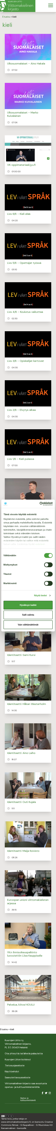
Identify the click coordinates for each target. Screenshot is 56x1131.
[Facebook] (42, 1093)
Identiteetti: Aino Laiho (21, 753)
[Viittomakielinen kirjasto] (17, 6)
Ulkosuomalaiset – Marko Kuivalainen (22, 114)
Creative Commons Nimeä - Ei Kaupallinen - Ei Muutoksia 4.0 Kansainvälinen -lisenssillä (27, 1125)
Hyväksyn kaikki (28, 605)
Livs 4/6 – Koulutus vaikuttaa (25, 312)
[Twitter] (46, 1093)
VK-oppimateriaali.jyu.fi (21, 165)
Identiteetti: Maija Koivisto (23, 851)
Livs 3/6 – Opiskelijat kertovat (25, 361)
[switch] (48, 564)
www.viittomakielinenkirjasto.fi (16, 1122)
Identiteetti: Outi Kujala (21, 802)
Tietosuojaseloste (14, 1065)
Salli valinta (28, 614)
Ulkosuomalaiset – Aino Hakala (26, 63)
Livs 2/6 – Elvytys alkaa (21, 410)
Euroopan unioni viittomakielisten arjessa (28, 901)
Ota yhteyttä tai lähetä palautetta (24, 1053)
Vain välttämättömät (28, 624)
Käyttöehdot (12, 1071)
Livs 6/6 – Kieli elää (18, 214)
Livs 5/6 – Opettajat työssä (24, 263)
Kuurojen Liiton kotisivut (18, 1059)
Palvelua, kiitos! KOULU (21, 1004)
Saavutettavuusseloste (17, 1077)
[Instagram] (49, 1093)
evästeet (40, 544)
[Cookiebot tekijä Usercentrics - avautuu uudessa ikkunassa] (40, 504)
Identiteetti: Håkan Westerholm (26, 704)
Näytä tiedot (40, 595)
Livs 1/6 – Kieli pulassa (20, 459)
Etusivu (6, 16)
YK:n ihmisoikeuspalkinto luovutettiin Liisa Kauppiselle (24, 954)
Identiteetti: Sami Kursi (21, 655)
